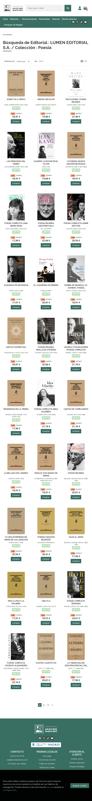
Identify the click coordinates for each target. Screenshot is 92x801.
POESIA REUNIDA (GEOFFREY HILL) (46, 224)
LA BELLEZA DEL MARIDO (16, 473)
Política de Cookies (47, 767)
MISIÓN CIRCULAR (46, 99)
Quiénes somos (77, 759)
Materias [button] (14, 19)
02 (44, 705)
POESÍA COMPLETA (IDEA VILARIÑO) (46, 410)
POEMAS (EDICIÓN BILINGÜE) (46, 538)
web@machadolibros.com (17, 760)
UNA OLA (46, 601)
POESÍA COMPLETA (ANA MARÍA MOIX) (16, 224)
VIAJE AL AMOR (76, 537)
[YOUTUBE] (85, 22)
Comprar (16, 121)
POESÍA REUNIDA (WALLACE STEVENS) (46, 348)
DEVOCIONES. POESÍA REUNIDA (76, 100)
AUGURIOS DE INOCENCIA (16, 285)
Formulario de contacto (17, 764)
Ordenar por (9, 61)
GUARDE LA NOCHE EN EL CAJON (46, 162)
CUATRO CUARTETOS (46, 663)
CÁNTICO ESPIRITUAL (16, 347)
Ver (35, 61)
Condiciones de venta (47, 760)
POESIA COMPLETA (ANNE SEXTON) (76, 224)
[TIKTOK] (81, 22)
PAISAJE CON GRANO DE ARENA (46, 474)
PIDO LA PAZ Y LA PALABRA (16, 602)
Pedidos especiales (77, 763)
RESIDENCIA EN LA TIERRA (16, 409)
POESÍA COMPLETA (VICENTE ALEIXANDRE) (16, 664)
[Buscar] (68, 8)
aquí (49, 787)
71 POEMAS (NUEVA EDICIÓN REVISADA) (76, 162)
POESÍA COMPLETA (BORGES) (76, 602)
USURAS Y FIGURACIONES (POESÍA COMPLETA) (76, 348)
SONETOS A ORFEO (16, 99)
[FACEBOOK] (73, 22)
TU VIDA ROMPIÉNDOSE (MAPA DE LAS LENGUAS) (16, 538)
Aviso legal (47, 756)
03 (48, 705)
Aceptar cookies (80, 785)
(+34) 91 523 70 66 (17, 756)
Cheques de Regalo (77, 767)
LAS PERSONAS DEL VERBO (16, 162)
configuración (9, 790)
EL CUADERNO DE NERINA (46, 285)
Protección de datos (47, 764)
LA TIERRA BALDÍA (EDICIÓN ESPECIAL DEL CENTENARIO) (76, 664)
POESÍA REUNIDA (76, 473)
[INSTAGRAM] (77, 22)
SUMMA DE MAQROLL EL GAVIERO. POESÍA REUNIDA (76, 286)
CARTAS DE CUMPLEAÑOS (76, 409)
